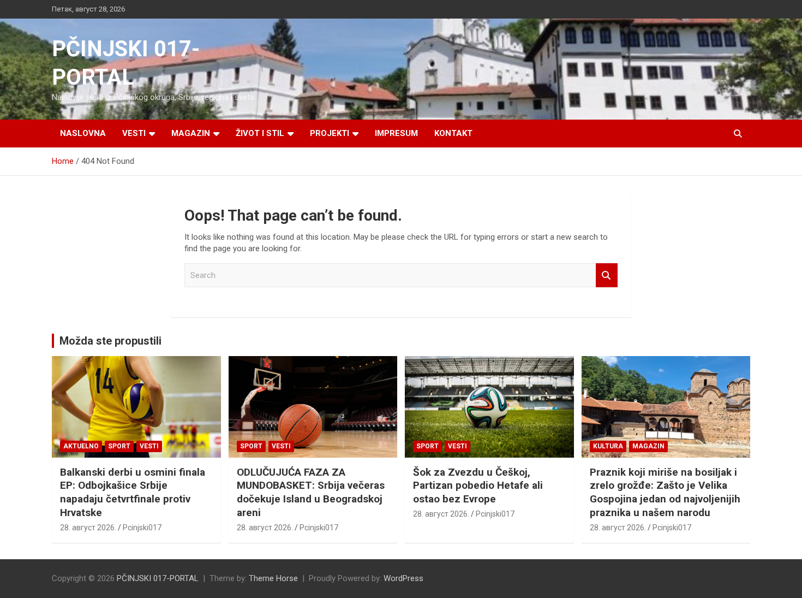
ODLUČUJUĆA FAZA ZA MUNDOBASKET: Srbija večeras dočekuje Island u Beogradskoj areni (311, 492)
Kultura (608, 446)
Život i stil (260, 133)
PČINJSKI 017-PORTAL (158, 578)
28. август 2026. (88, 527)
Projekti (329, 133)
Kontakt (453, 133)
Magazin (190, 133)
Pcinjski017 (142, 527)
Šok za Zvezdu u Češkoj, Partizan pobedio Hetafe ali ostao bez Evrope (478, 485)
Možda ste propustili (110, 340)
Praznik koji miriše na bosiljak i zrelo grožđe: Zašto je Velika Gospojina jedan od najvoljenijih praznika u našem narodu (665, 492)
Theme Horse (273, 578)
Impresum (396, 133)
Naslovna (83, 133)
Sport (119, 446)
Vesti (134, 133)
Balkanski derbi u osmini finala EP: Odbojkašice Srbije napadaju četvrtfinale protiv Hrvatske (132, 492)
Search (607, 275)
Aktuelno (81, 446)
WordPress (403, 578)
